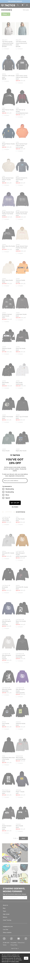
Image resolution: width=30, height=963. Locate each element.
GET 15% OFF (15, 503)
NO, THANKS (15, 507)
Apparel (8, 498)
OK (26, 958)
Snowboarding (10, 492)
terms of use (5, 961)
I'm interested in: (7, 486)
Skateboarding (10, 489)
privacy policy (15, 961)
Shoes (7, 495)
